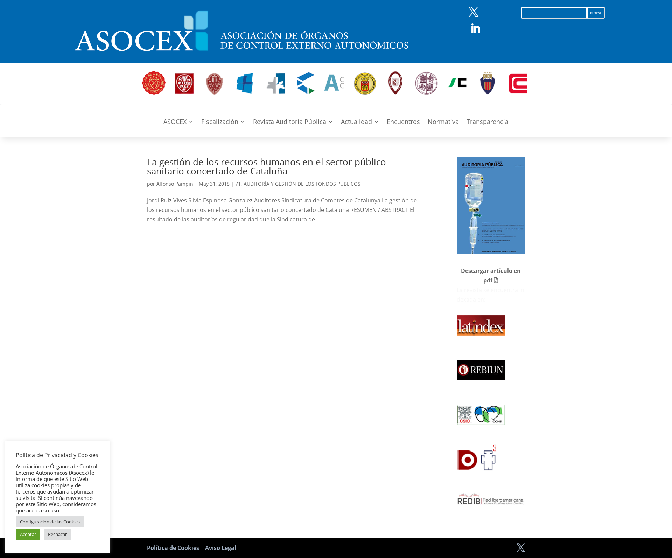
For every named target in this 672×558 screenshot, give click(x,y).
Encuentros (403, 122)
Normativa (443, 122)
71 (238, 183)
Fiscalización (219, 122)
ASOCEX (175, 122)
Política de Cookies (173, 548)
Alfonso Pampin (174, 183)
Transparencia (488, 122)
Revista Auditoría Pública (289, 122)
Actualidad (356, 122)
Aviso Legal (220, 548)
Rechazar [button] (57, 534)
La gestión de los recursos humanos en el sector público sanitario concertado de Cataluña (266, 166)
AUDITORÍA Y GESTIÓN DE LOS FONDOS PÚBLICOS (302, 183)
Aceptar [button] (28, 534)
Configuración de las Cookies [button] (50, 521)
